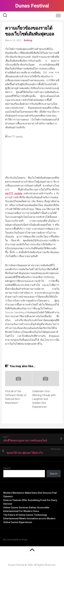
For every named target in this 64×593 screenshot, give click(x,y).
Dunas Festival (32, 6)
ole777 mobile (13, 193)
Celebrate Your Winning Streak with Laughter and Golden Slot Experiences (44, 399)
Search (7, 468)
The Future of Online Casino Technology (25, 515)
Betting (28, 40)
